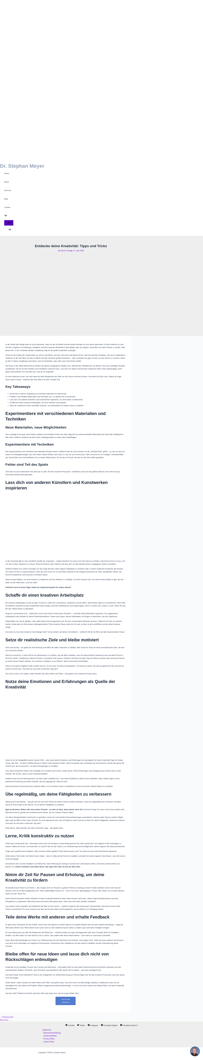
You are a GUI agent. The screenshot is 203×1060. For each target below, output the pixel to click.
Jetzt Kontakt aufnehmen (65, 1000)
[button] (5, 216)
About (6, 182)
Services (7, 190)
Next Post (5, 1020)
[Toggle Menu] (8, 222)
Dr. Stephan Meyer (22, 166)
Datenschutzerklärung (52, 1033)
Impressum (46, 1030)
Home (6, 173)
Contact (7, 207)
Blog (6, 199)
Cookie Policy (48, 1042)
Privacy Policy (49, 1039)
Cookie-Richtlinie (50, 1036)
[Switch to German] (10, 230)
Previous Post (6, 1017)
